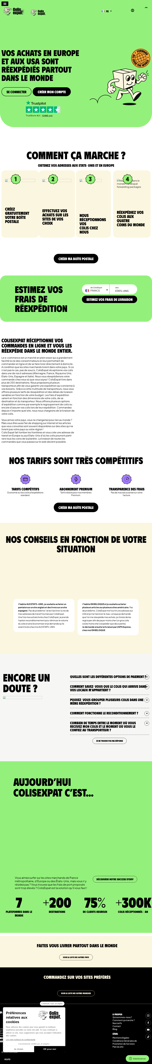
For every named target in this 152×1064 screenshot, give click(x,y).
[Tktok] (148, 1036)
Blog (115, 1029)
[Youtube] (148, 1029)
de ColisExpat (96, 287)
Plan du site (118, 1046)
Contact (117, 1026)
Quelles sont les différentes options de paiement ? (108, 676)
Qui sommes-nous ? (122, 1017)
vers (117, 287)
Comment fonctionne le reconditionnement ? (104, 713)
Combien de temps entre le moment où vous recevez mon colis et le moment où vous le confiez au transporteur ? (103, 726)
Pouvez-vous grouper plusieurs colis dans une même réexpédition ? (106, 701)
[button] (22, 11)
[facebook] (148, 1022)
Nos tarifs (117, 1023)
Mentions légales (121, 1037)
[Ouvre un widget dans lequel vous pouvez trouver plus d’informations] (137, 1059)
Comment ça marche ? (124, 1020)
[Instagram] (148, 1015)
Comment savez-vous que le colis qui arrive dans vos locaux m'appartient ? (108, 688)
